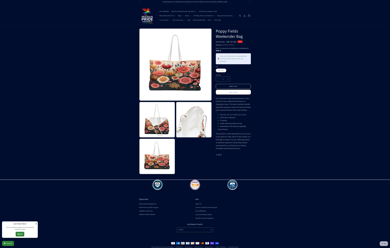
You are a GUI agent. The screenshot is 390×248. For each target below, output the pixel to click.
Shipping (218, 44)
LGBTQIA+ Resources (146, 211)
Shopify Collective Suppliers (204, 218)
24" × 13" (221, 70)
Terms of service (198, 247)
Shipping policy (209, 247)
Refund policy (179, 247)
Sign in (20, 234)
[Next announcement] (250, 2)
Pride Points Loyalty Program (148, 207)
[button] (184, 11)
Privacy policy (188, 247)
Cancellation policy (233, 247)
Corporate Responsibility (203, 215)
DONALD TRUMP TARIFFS (147, 215)
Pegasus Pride (159, 247)
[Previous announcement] (140, 2)
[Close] (36, 224)
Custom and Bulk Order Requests (206, 207)
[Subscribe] (211, 229)
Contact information (220, 247)
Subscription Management (147, 204)
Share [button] (220, 155)
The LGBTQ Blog (200, 211)
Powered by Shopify (168, 247)
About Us (198, 204)
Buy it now (233, 92)
